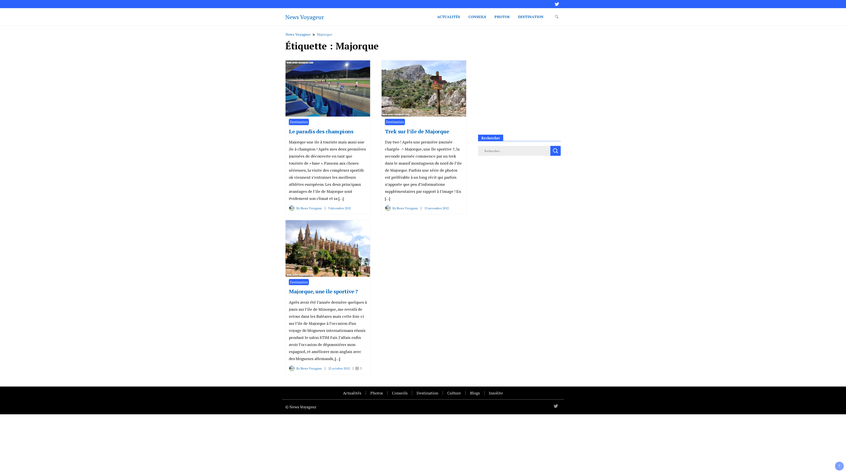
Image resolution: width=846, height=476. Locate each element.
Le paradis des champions (321, 131)
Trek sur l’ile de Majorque (417, 131)
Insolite (496, 393)
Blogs (475, 393)
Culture (454, 393)
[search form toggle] (557, 17)
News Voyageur (304, 17)
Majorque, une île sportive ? (323, 291)
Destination (531, 16)
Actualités (448, 16)
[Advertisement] (519, 96)
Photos (502, 16)
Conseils (477, 16)
